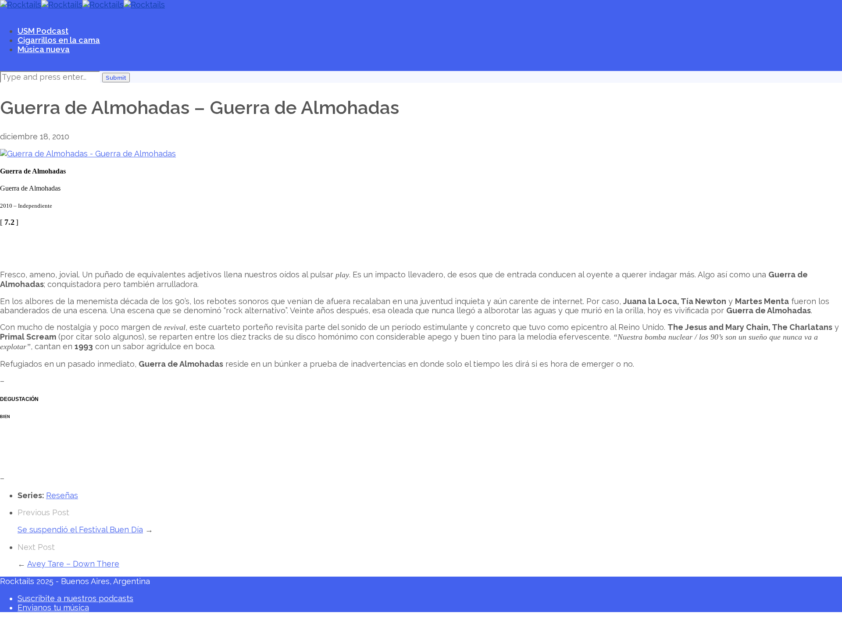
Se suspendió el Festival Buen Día (80, 529)
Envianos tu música (53, 607)
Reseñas (62, 495)
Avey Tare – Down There (73, 563)
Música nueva (44, 49)
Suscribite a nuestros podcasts (75, 598)
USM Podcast (43, 30)
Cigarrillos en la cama (59, 40)
